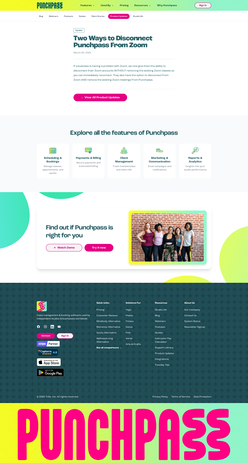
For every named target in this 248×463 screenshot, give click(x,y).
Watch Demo (66, 248)
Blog (41, 16)
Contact (45, 335)
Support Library (164, 347)
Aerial (129, 338)
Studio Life (138, 16)
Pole (128, 332)
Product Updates (118, 16)
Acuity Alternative (106, 332)
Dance (129, 327)
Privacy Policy (160, 396)
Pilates (129, 315)
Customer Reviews (107, 315)
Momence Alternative (108, 327)
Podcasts (68, 16)
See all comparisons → (109, 347)
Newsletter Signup (194, 327)
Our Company (192, 309)
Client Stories (98, 16)
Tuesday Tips (162, 364)
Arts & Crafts (133, 344)
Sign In (203, 5)
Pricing (124, 5)
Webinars (53, 16)
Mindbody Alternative (108, 321)
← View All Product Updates (100, 97)
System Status (192, 321)
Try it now (99, 248)
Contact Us (190, 315)
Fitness (130, 321)
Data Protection (202, 396)
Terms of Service (180, 396)
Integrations (162, 359)
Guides (82, 16)
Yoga (128, 309)
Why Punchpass (167, 5)
